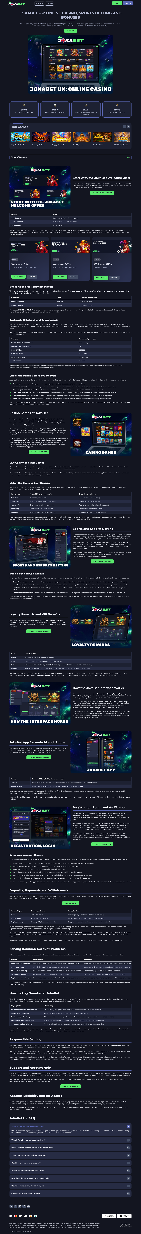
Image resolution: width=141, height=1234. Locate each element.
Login (50, 3)
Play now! (71, 31)
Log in (117, 3)
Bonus (40, 3)
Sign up (128, 3)
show (127, 157)
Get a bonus (18, 277)
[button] (24, 109)
